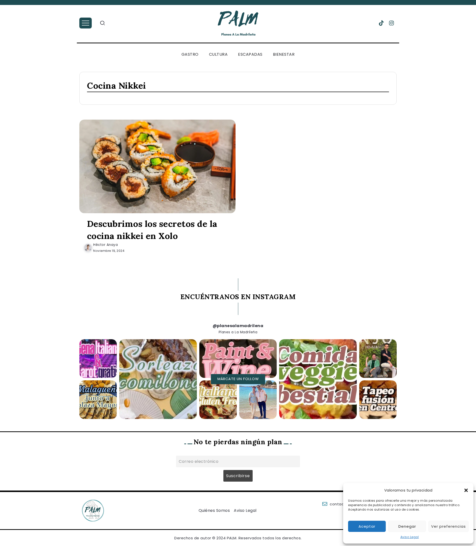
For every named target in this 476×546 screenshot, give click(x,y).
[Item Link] (157, 166)
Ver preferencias (448, 526)
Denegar (407, 526)
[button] (466, 490)
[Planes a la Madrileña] (238, 23)
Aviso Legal (409, 537)
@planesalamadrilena (238, 326)
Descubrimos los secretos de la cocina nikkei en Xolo (152, 229)
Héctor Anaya (105, 244)
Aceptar (366, 526)
